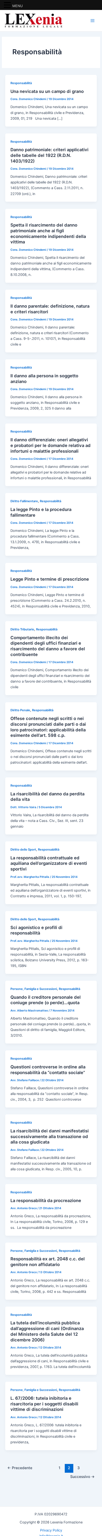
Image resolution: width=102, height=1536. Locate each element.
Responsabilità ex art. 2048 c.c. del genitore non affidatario (47, 1261)
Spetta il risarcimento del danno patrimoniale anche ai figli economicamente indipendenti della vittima (48, 233)
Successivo (82, 1476)
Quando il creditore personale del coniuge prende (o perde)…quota (45, 999)
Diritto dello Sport (23, 849)
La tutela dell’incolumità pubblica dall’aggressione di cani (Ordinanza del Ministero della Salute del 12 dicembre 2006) (47, 1331)
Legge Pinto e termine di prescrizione (49, 579)
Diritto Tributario (22, 629)
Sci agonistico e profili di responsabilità (36, 930)
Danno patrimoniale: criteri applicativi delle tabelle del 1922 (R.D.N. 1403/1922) (49, 155)
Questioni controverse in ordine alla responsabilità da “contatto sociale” (47, 1069)
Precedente (19, 1468)
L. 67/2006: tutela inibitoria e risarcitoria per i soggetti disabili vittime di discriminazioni (44, 1403)
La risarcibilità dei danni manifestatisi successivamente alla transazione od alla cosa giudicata (49, 1136)
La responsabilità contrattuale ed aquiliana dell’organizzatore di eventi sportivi (48, 863)
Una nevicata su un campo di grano (47, 91)
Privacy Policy (51, 1530)
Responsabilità (21, 83)
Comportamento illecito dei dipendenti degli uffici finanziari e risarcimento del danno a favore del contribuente (47, 646)
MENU (17, 6)
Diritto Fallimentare (24, 501)
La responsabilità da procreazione (45, 1200)
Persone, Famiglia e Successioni (33, 989)
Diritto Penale (20, 710)
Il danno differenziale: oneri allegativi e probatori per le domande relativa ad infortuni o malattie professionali (50, 445)
